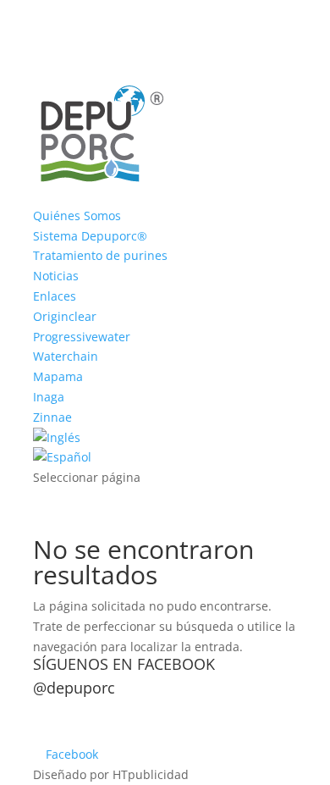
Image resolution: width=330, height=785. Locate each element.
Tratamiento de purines (100, 255)
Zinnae (52, 417)
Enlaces (54, 296)
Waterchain (65, 356)
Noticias (56, 276)
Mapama (58, 376)
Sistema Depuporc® (90, 236)
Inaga (48, 397)
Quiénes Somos (77, 215)
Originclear (64, 316)
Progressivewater (81, 337)
